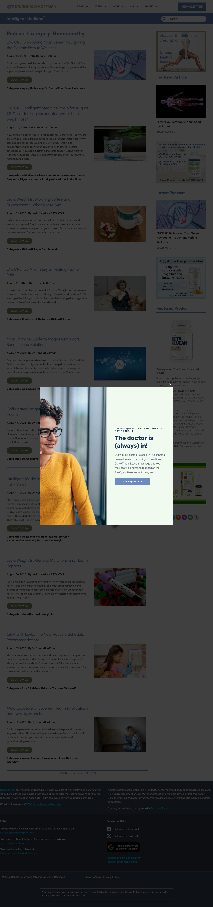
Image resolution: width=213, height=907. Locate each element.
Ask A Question (132, 481)
